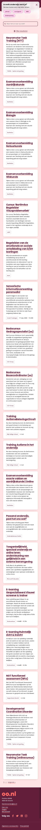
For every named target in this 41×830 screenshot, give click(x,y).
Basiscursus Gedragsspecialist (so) (20, 330)
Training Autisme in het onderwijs (20, 446)
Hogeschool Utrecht (13, 698)
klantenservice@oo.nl (9, 804)
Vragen (4, 809)
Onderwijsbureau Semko (14, 536)
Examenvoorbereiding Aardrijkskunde (19, 83)
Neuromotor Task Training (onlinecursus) (20, 756)
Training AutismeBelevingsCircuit (21, 418)
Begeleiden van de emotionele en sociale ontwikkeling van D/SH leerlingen (19, 247)
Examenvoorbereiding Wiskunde (19, 175)
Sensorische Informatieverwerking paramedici (19, 289)
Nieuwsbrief (6, 812)
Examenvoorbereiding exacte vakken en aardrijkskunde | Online (20, 478)
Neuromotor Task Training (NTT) (16, 39)
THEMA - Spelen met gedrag (15, 71)
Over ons (5, 807)
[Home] (20, 793)
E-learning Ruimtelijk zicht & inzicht (18, 633)
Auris (8, 275)
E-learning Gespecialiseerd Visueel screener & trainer (20, 592)
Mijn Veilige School (12, 434)
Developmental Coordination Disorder (19, 710)
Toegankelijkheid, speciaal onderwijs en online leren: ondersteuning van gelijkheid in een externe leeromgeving (19, 554)
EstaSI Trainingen (12, 318)
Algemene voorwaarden (10, 826)
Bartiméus (10, 102)
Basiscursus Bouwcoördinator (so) (19, 374)
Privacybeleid (24, 826)
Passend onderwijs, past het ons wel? (17, 517)
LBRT (8, 232)
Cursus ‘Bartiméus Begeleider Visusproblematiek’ (17, 207)
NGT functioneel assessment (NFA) (17, 677)
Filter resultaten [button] (21, 31)
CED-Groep (10, 362)
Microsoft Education (13, 579)
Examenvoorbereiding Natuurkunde (19, 144)
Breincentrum (11, 621)
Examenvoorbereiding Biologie (19, 114)
